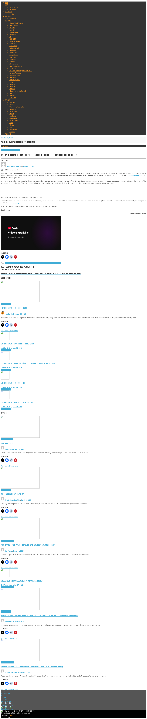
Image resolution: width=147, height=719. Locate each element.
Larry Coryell (32, 263)
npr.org (16, 203)
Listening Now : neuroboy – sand (14, 308)
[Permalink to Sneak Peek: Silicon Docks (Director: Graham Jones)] (5, 577)
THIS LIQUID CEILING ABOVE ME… (13, 494)
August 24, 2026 (20, 314)
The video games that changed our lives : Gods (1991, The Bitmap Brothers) (32, 666)
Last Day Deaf (9, 314)
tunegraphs (10, 439)
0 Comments (13, 331)
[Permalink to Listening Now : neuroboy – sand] (20, 302)
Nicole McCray (9, 621)
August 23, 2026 (16, 387)
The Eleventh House (55, 263)
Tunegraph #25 (7, 443)
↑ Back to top (5, 717)
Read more (5, 331)
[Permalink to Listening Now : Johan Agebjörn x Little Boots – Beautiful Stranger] (5, 359)
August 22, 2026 (16, 407)
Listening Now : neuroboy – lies (13, 383)
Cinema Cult (4, 541)
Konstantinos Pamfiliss (12, 500)
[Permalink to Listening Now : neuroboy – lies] (5, 379)
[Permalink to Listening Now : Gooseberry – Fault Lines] (5, 340)
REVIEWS (4, 695)
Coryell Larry (8, 263)
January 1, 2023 (18, 551)
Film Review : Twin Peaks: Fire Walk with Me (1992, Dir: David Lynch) (28, 545)
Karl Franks (8, 551)
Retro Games (10, 662)
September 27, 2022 (16, 585)
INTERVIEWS (5, 693)
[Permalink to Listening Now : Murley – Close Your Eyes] (5, 399)
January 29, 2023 (20, 621)
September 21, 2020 (24, 672)
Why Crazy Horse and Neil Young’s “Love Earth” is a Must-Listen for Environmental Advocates (39, 615)
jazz (28, 263)
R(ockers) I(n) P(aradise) (13, 150)
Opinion (9, 611)
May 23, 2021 (19, 449)
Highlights (4, 150)
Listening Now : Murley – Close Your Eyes (18, 402)
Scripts (9, 490)
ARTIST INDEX (6, 701)
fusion (25, 263)
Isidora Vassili (9, 449)
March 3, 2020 (26, 500)
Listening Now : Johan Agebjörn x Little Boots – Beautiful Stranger (29, 363)
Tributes (9, 304)
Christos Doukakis (11, 672)
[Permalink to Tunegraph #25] (20, 437)
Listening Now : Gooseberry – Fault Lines (17, 343)
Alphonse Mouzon (134, 175)
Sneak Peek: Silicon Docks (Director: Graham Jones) (22, 580)
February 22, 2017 (29, 166)
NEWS (3, 691)
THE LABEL (5, 697)
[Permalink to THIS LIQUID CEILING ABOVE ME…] (20, 488)
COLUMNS (4, 699)
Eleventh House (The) (18, 263)
